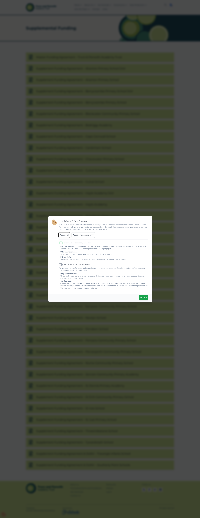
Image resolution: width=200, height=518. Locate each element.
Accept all (64, 235)
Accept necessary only (83, 235)
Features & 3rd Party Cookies (77, 264)
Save (144, 298)
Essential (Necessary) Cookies (77, 243)
